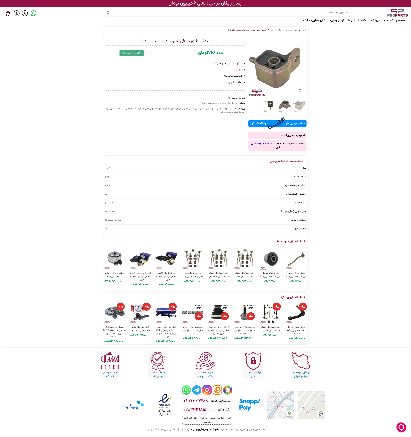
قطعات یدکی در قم (229, 112)
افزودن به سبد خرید (131, 53)
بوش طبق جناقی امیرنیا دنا (168, 108)
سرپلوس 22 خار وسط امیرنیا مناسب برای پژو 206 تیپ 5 (244, 330)
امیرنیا (235, 103)
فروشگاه (375, 20)
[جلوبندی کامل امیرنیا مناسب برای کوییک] (270, 312)
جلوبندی (210, 103)
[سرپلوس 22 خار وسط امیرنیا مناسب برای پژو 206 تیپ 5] (244, 312)
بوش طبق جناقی (214, 108)
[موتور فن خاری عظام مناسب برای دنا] (114, 258)
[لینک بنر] (227, 390)
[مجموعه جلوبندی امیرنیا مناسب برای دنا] (192, 258)
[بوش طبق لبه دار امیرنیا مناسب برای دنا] (270, 258)
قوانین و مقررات (336, 20)
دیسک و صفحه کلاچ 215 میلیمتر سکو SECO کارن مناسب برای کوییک (114, 332)
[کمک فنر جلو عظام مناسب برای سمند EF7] (140, 312)
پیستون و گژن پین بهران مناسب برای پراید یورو (192, 330)
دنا (279, 30)
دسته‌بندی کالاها (398, 20)
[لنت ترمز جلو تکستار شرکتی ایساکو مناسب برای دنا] (166, 258)
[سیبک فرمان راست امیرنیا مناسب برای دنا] (296, 258)
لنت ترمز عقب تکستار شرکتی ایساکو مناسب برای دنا (140, 276)
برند (217, 103)
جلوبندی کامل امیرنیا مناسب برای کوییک (271, 329)
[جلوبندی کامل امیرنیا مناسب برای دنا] (244, 258)
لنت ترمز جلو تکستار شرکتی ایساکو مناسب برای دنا (166, 276)
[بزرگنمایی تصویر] (300, 90)
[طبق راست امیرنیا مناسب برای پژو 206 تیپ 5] (296, 312)
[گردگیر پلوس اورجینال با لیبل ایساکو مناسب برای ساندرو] (218, 312)
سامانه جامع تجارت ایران (263, 143)
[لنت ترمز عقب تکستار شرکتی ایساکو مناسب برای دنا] (140, 258)
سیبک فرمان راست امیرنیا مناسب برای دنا (296, 275)
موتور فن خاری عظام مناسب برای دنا (114, 275)
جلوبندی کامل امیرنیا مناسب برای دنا (245, 275)
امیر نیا (233, 108)
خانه (304, 30)
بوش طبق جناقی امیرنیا (193, 108)
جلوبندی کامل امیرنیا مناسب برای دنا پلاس (218, 275)
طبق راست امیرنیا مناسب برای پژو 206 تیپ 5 (296, 330)
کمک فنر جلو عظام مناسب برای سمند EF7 (140, 329)
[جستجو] (108, 12)
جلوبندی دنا (128, 108)
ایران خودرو (291, 30)
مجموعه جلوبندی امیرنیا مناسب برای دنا (192, 275)
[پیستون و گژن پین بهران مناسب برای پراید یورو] (192, 312)
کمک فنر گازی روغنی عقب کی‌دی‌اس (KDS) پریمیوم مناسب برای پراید (166, 332)
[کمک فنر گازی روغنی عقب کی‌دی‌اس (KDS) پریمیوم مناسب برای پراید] (166, 312)
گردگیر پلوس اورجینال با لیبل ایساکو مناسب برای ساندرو (218, 330)
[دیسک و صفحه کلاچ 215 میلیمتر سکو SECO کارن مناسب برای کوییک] (114, 312)
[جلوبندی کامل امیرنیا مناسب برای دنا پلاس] (218, 258)
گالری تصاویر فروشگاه (314, 20)
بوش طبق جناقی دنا (144, 108)
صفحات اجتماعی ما (357, 20)
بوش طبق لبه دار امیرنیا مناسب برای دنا (270, 275)
